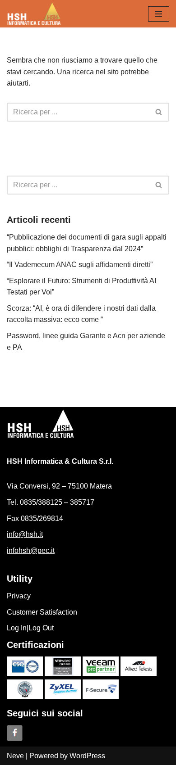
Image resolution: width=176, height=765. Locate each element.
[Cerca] (159, 112)
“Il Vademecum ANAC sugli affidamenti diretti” (80, 264)
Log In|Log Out (30, 628)
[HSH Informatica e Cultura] (34, 14)
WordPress (87, 756)
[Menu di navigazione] (158, 14)
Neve (15, 756)
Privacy (19, 596)
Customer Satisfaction (42, 612)
